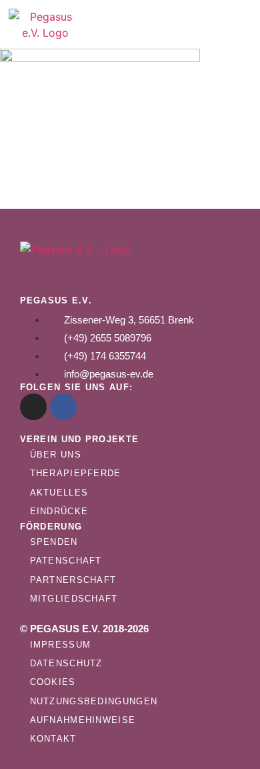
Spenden (54, 542)
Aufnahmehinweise (83, 720)
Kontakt (53, 739)
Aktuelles (59, 493)
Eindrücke (59, 511)
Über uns (55, 455)
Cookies (53, 682)
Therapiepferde (75, 473)
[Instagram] (33, 407)
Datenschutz (66, 663)
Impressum (60, 645)
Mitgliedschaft (74, 599)
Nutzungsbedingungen (94, 701)
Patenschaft (66, 561)
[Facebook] (63, 407)
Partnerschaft (73, 580)
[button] (200, 24)
